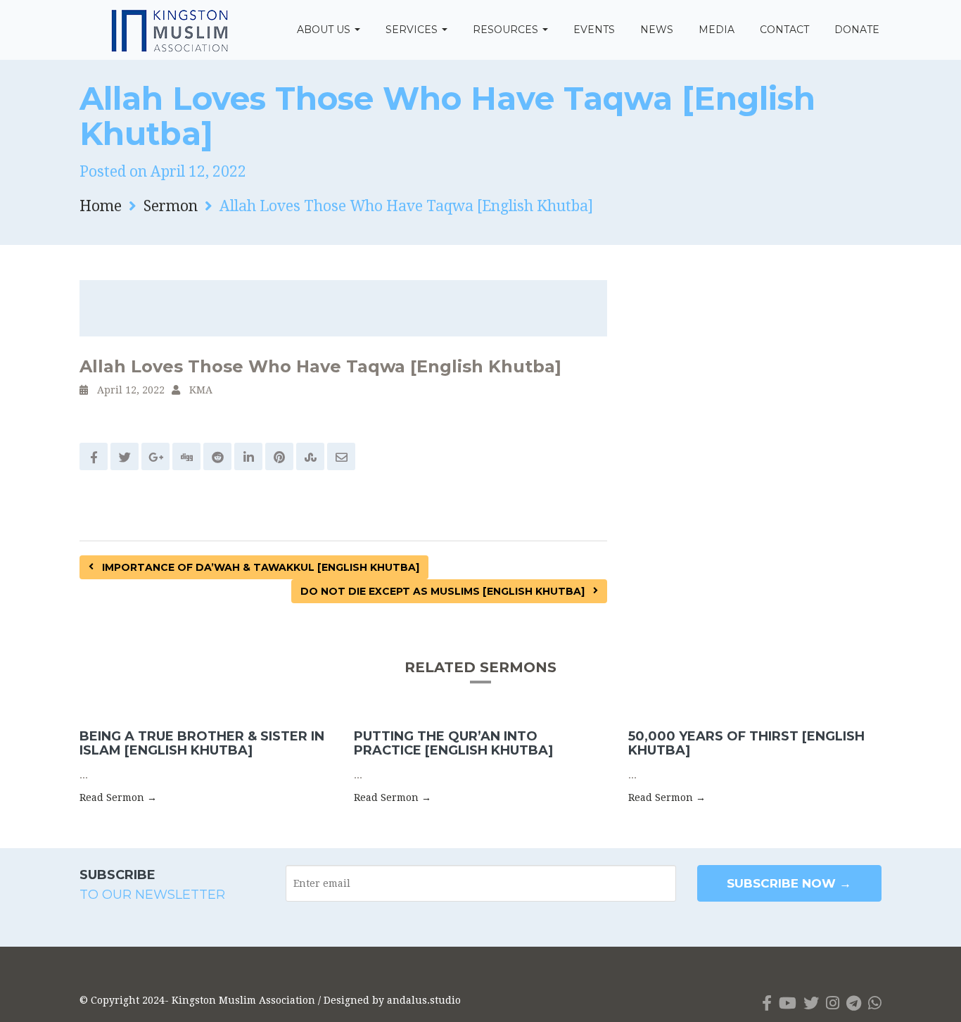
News (656, 29)
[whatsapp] (875, 1003)
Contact (784, 29)
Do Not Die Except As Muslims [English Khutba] (443, 591)
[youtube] (787, 1003)
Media (716, 29)
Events (594, 29)
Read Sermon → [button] (118, 797)
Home (100, 206)
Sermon (171, 206)
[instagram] (832, 1003)
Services (413, 29)
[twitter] (811, 1003)
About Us (325, 29)
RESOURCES (507, 29)
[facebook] (767, 1003)
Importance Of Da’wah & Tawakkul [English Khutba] (259, 567)
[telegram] (853, 1003)
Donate (856, 29)
